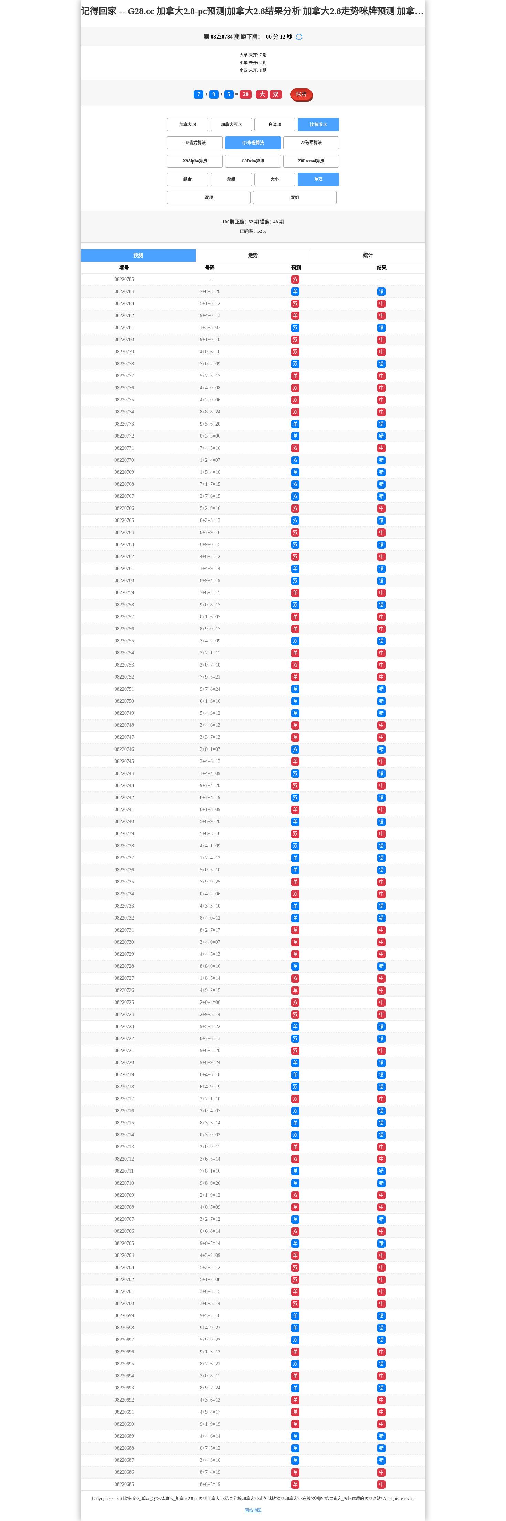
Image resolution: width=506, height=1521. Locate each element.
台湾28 (274, 124)
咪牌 (301, 94)
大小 (275, 179)
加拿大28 (187, 124)
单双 (318, 179)
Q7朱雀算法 (253, 142)
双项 (209, 197)
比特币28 (318, 124)
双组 (295, 197)
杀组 (231, 179)
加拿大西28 (231, 124)
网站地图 (253, 1510)
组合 (187, 179)
